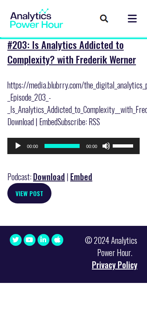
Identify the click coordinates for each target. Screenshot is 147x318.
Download (49, 176)
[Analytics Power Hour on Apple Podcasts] (57, 240)
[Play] (18, 146)
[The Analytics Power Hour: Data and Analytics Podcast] (36, 18)
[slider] (124, 145)
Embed (81, 176)
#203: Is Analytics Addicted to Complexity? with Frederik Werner (71, 51)
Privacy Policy (114, 264)
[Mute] (106, 146)
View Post (29, 193)
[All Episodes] (104, 19)
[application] (73, 146)
